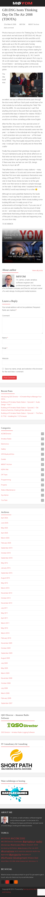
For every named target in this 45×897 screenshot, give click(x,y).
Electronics (22, 444)
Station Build (33, 858)
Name (5, 338)
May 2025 (4, 528)
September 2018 (6, 558)
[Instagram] (11, 882)
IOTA (17, 851)
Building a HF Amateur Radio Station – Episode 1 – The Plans (22, 413)
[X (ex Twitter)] (3, 882)
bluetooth (30, 845)
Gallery (22, 449)
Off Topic (22, 475)
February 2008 (6, 698)
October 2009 (5, 648)
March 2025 (5, 538)
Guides (22, 459)
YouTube (22, 500)
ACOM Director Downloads (12, 842)
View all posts (37, 270)
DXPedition (13, 848)
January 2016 (5, 568)
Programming (22, 480)
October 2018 (5, 553)
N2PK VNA (22, 469)
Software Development (15, 858)
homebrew (8, 851)
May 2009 (4, 668)
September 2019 (6, 548)
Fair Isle (31, 848)
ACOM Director (22, 434)
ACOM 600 (6, 838)
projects (16, 854)
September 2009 (6, 653)
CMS (36, 845)
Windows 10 (34, 861)
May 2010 (4, 628)
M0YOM (22, 24)
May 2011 (4, 613)
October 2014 (5, 598)
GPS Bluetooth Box (22, 454)
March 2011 (5, 623)
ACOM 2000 (18, 838)
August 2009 (5, 658)
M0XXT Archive (33, 24)
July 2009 (4, 663)
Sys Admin (22, 495)
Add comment (9, 28)
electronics (23, 848)
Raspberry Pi (26, 855)
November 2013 (6, 603)
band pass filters (19, 845)
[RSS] (16, 882)
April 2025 (4, 533)
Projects (22, 485)
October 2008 (5, 683)
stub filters (5, 861)
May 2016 (4, 563)
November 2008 (6, 678)
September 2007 (6, 703)
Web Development (22, 861)
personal (5, 855)
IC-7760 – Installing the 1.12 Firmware (14, 416)
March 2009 (5, 673)
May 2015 (4, 583)
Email (4, 348)
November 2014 (6, 593)
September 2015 (6, 573)
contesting (5, 848)
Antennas (6, 845)
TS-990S (12, 861)
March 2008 (5, 693)
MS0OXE (29, 851)
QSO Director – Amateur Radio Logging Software (18, 732)
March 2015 (5, 588)
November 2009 (6, 643)
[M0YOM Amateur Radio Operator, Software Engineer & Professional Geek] (22, 3)
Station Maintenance (22, 490)
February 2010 (6, 638)
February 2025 (6, 543)
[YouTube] (7, 882)
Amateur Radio (22, 439)
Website (5, 358)
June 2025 (4, 523)
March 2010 (5, 633)
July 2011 (4, 608)
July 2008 (4, 688)
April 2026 (4, 518)
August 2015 (5, 578)
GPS (37, 848)
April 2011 (4, 618)
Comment (6, 316)
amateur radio (33, 841)
